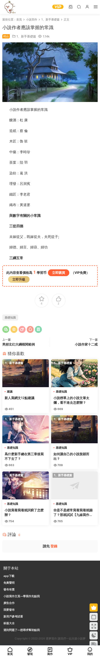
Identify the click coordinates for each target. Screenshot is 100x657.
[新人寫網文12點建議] (25, 373)
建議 (10, 391)
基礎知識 (10, 317)
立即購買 (58, 272)
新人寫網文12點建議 (19, 398)
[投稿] (70, 6)
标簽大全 (9, 623)
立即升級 (18, 279)
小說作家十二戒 (86, 344)
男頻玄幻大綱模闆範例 (18, 344)
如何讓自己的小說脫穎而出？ (71, 456)
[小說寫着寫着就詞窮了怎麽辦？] (25, 485)
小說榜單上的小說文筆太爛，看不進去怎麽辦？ (71, 400)
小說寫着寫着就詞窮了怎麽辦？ (24, 512)
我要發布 (9, 609)
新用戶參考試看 (13, 616)
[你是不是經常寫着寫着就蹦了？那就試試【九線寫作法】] (74, 485)
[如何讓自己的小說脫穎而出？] (74, 429)
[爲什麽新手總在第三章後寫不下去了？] (25, 429)
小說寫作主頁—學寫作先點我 (21, 596)
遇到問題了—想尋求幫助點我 (21, 630)
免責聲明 (9, 582)
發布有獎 (9, 589)
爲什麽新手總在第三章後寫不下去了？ (24, 456)
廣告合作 (9, 603)
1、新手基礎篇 (26, 36)
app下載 (8, 576)
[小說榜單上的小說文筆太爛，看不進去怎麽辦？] (74, 373)
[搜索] (79, 6)
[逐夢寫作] (9, 7)
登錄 (53, 546)
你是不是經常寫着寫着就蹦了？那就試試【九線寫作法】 (73, 512)
